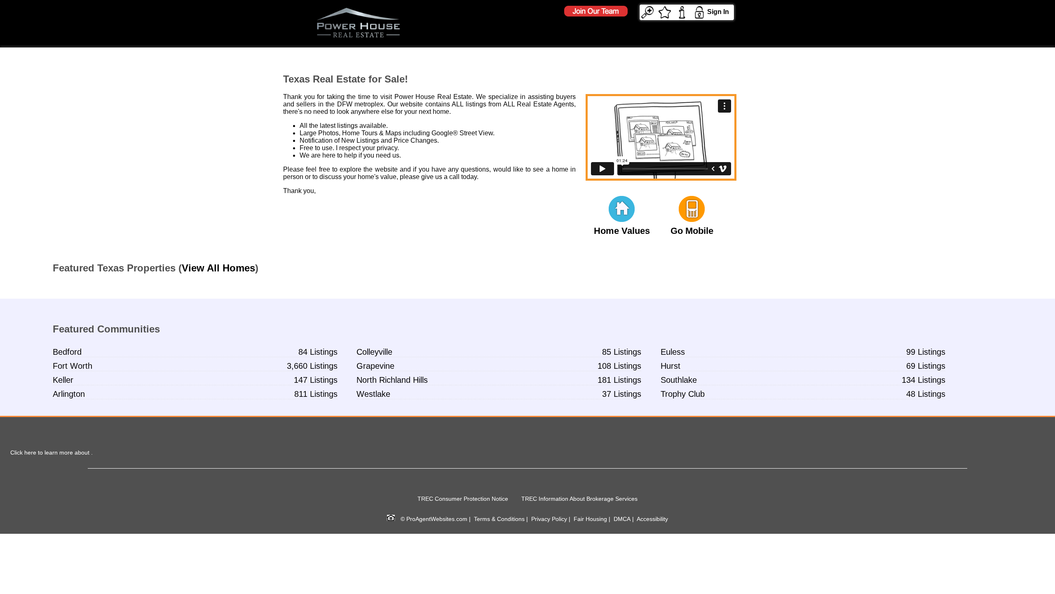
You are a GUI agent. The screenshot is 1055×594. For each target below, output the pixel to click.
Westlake (373, 393)
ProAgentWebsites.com (436, 519)
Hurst (670, 365)
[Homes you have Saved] (665, 11)
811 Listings (316, 393)
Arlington (69, 393)
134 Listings (923, 379)
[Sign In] (699, 11)
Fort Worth (72, 365)
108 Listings (619, 365)
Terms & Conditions (499, 519)
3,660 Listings (312, 365)
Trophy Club (683, 393)
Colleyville (374, 351)
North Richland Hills (392, 379)
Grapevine (375, 365)
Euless (673, 351)
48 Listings (925, 393)
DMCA (622, 519)
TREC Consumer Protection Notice (462, 498)
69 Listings (925, 365)
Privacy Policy (549, 519)
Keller (63, 379)
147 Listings (316, 379)
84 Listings (318, 351)
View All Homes (218, 267)
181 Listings (619, 379)
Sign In (718, 11)
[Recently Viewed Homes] (647, 11)
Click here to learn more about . (51, 452)
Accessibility (652, 519)
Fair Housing (590, 519)
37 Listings (621, 393)
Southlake (679, 379)
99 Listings (925, 351)
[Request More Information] (682, 11)
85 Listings (621, 351)
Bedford (67, 351)
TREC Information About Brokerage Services (579, 498)
